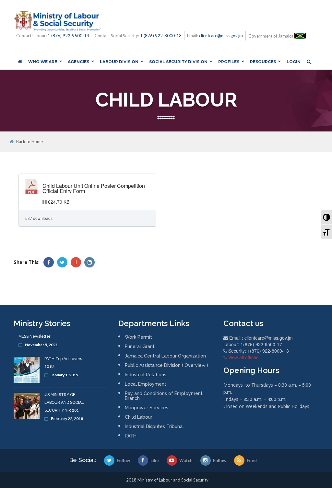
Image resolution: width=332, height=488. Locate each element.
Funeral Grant (140, 346)
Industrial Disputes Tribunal (154, 426)
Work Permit (138, 337)
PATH (130, 435)
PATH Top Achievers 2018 (63, 363)
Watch (186, 460)
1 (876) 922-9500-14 (68, 35)
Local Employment (145, 384)
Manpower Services (146, 407)
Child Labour (138, 417)
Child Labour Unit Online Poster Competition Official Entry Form (93, 188)
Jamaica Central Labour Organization (165, 355)
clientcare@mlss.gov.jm (221, 35)
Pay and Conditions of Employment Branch (164, 396)
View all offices (243, 357)
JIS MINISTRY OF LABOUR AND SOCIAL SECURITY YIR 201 (64, 402)
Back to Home (29, 142)
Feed (252, 460)
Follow (123, 460)
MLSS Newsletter (34, 336)
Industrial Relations (145, 374)
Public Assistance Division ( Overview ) (166, 365)
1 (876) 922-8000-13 (161, 35)
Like (154, 460)
